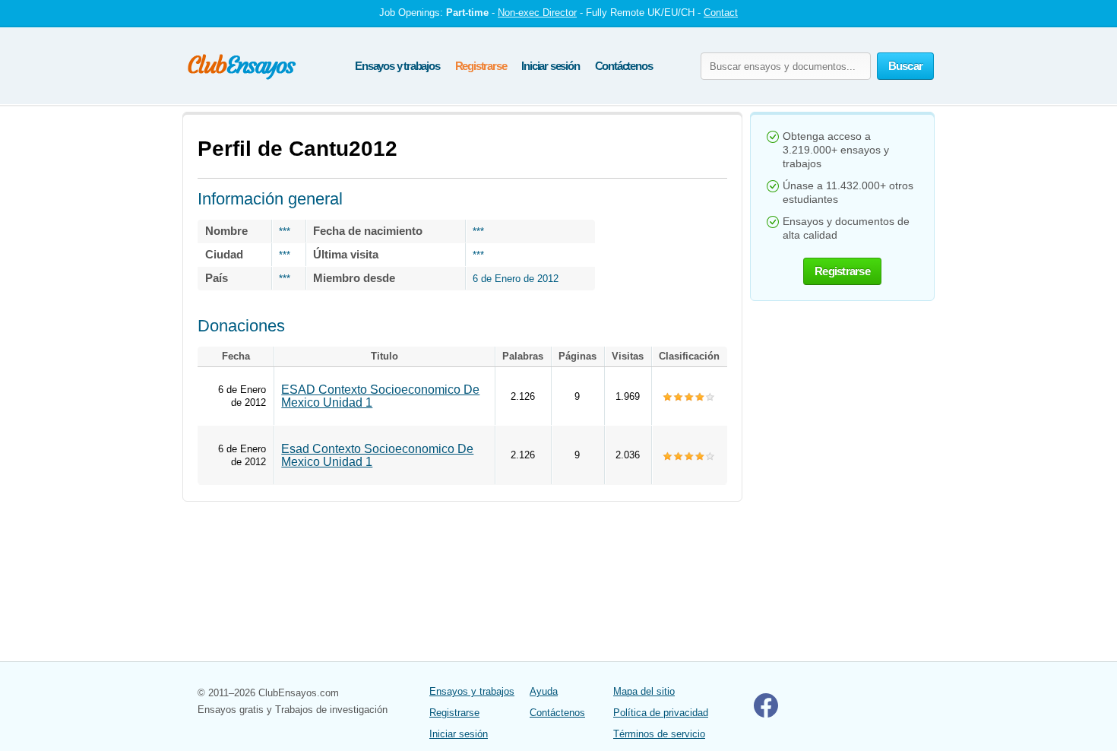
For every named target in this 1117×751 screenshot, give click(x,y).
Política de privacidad (660, 712)
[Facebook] (766, 714)
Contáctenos (624, 65)
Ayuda (544, 691)
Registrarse (481, 65)
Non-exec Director (537, 12)
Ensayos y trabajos (397, 65)
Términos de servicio (659, 734)
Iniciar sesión (550, 65)
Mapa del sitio (644, 691)
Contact (721, 12)
